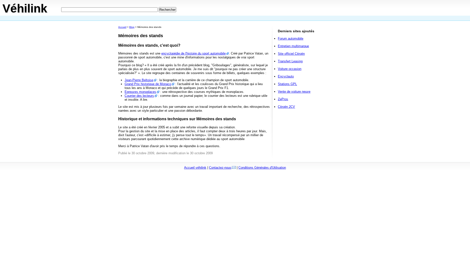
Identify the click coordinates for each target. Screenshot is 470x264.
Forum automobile (290, 38)
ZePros (283, 99)
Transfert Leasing (290, 61)
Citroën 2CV (286, 107)
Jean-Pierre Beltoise (139, 80)
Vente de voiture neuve (294, 91)
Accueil (122, 27)
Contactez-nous (220, 167)
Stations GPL (287, 84)
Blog (131, 27)
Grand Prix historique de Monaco (148, 84)
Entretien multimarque (293, 46)
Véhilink (24, 8)
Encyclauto (286, 76)
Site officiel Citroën (291, 53)
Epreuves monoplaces (140, 92)
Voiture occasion (289, 69)
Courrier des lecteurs (139, 96)
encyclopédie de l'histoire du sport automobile (193, 53)
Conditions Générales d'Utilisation (262, 167)
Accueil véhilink (195, 167)
